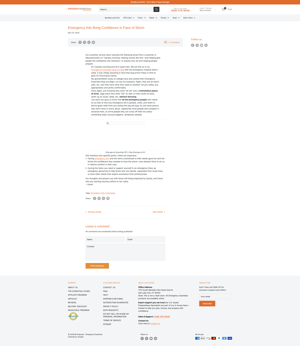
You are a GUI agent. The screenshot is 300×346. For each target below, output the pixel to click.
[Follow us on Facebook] (192, 45)
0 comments (174, 42)
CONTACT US (109, 287)
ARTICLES (72, 299)
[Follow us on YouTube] (201, 45)
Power (163, 18)
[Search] (156, 9)
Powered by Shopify (76, 337)
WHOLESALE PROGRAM (78, 310)
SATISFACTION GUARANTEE (115, 302)
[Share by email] (93, 42)
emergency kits (102, 158)
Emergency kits (98, 193)
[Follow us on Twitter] (197, 45)
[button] (223, 9)
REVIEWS (72, 302)
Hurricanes (110, 193)
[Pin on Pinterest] (84, 42)
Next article (158, 212)
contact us (155, 323)
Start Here (188, 18)
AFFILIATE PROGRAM (77, 295)
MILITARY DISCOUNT (77, 306)
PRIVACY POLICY (110, 306)
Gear (175, 18)
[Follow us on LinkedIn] (206, 45)
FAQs (105, 291)
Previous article (94, 212)
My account (205, 10)
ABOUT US (73, 287)
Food (140, 18)
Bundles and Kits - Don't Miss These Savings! (150, 2)
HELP (105, 295)
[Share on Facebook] (80, 42)
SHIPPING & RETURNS (113, 299)
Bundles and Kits (112, 18)
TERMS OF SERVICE (112, 320)
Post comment (97, 266)
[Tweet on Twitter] (89, 42)
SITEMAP (107, 324)
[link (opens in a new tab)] (73, 312)
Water (151, 18)
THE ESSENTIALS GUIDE (79, 291)
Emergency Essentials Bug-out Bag (107, 70)
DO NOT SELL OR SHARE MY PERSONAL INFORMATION (116, 315)
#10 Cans (127, 18)
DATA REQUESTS (110, 310)
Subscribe (207, 303)
